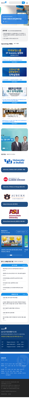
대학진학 (7, 373)
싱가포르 (9, 365)
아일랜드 (17, 371)
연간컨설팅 (20, 373)
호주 (20, 365)
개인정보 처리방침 (4, 394)
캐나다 (17, 365)
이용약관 (9, 394)
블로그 (17, 363)
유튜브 (13, 363)
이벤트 (20, 363)
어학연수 (15, 373)
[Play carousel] (3, 21)
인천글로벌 (24, 365)
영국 (14, 365)
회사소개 (6, 363)
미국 (6, 365)
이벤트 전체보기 (14, 62)
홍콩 (12, 365)
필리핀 (14, 371)
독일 (21, 371)
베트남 (18, 369)
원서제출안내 (8, 374)
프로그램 (23, 373)
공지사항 (10, 363)
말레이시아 (22, 369)
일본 (6, 367)
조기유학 (11, 373)
